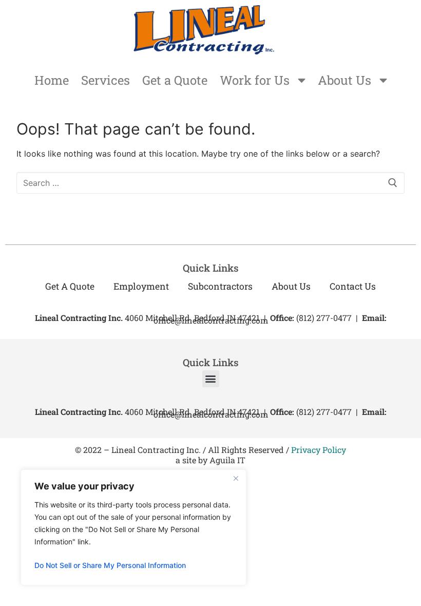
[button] (210, 378)
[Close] (235, 478)
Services (105, 80)
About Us (344, 80)
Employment (141, 286)
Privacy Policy (318, 449)
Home (51, 80)
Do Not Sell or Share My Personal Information (110, 565)
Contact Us (353, 286)
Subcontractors (220, 286)
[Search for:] (210, 183)
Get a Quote (174, 80)
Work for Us (255, 80)
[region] (133, 527)
